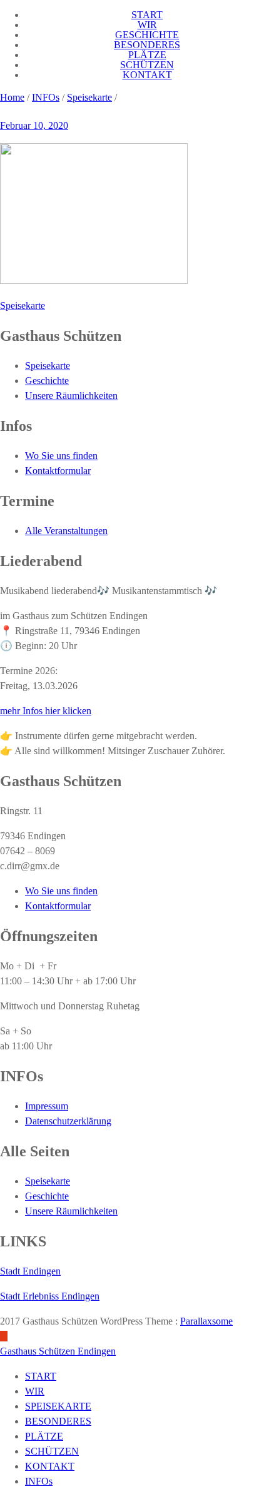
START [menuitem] (40, 1376)
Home (12, 97)
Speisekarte (89, 97)
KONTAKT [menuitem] (49, 1466)
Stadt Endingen (30, 1271)
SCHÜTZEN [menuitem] (52, 1451)
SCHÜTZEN (147, 64)
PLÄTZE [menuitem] (44, 1436)
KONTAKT (147, 74)
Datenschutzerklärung (68, 1121)
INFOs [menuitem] (39, 1481)
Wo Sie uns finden (61, 455)
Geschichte (47, 380)
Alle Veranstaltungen (66, 530)
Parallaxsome (206, 1321)
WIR (147, 24)
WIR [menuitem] (34, 1391)
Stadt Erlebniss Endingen (49, 1296)
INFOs (45, 97)
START (147, 14)
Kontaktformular (58, 470)
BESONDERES (147, 44)
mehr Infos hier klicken (45, 710)
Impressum (46, 1106)
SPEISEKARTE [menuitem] (58, 1406)
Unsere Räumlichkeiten (71, 395)
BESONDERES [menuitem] (58, 1421)
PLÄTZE (147, 54)
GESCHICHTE (147, 34)
